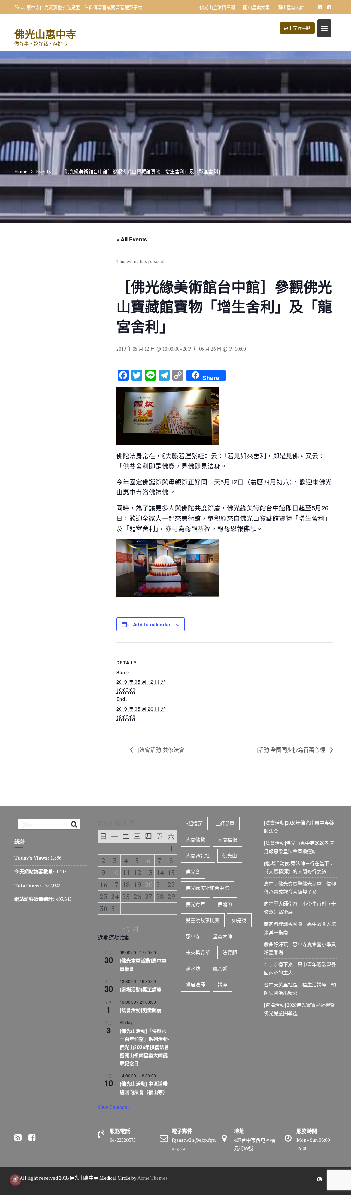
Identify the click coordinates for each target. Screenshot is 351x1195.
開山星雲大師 (291, 7)
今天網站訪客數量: (35, 871)
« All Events (131, 239)
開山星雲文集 (256, 7)
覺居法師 (195, 984)
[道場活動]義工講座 (140, 989)
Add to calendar (151, 624)
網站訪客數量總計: (35, 899)
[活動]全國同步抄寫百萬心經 (292, 750)
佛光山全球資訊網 (217, 7)
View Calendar (113, 1106)
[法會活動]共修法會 (160, 750)
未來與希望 (198, 952)
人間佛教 (195, 839)
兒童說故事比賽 (202, 920)
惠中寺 (193, 936)
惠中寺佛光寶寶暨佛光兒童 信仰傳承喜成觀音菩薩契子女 (84, 7)
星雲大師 (222, 936)
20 (149, 884)
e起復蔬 (194, 823)
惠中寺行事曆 (297, 28)
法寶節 (229, 952)
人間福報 (227, 839)
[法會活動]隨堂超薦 (140, 1010)
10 (115, 872)
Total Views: (29, 885)
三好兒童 (224, 823)
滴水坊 (193, 968)
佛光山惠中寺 (45, 34)
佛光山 (229, 855)
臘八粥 (220, 968)
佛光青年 (195, 904)
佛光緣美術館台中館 (207, 888)
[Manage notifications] (15, 1179)
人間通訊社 (198, 855)
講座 (222, 984)
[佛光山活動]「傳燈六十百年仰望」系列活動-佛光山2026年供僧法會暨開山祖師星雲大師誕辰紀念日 (145, 1047)
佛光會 (193, 871)
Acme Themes (152, 1177)
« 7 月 (130, 929)
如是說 (239, 920)
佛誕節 (225, 904)
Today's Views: (32, 857)
